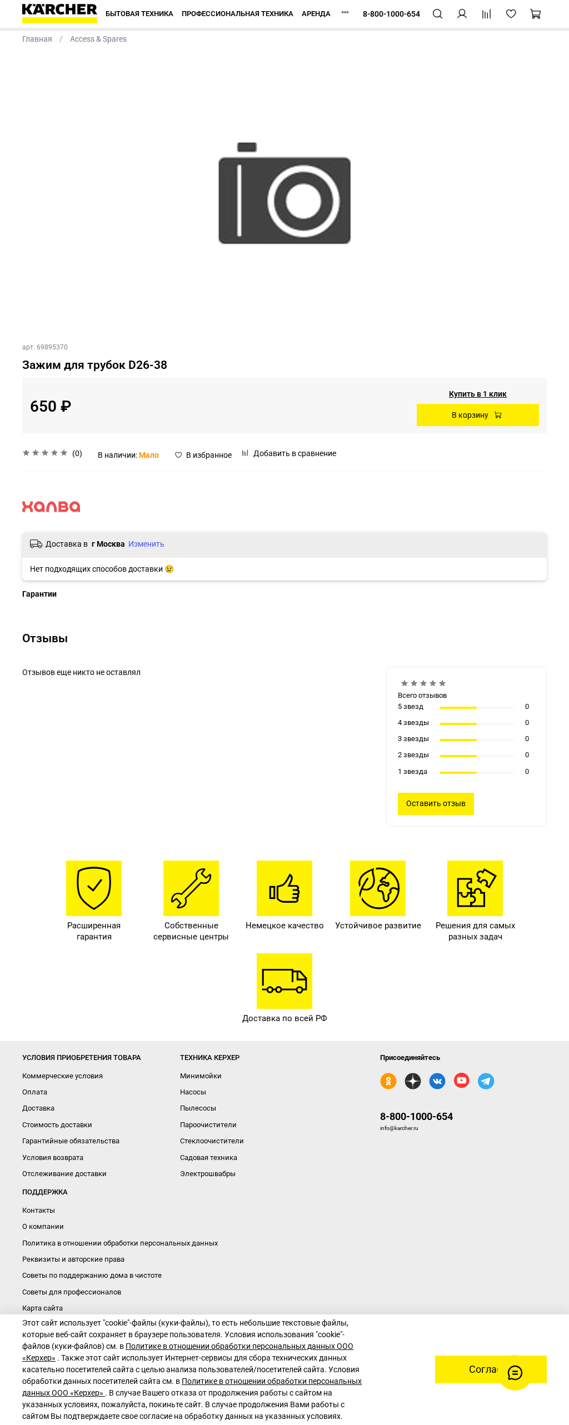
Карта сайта (42, 1308)
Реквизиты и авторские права (73, 1259)
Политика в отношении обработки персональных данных (120, 1243)
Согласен (491, 1369)
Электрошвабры (208, 1173)
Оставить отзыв (436, 803)
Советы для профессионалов (71, 1292)
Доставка (38, 1108)
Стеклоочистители (212, 1141)
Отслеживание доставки (64, 1173)
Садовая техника (208, 1157)
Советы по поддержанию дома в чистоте (92, 1275)
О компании (43, 1226)
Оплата (34, 1092)
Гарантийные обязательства (70, 1141)
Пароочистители (208, 1125)
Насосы (193, 1092)
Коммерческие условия (62, 1076)
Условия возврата (52, 1157)
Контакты (38, 1210)
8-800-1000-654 (416, 1116)
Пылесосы (198, 1108)
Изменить (146, 543)
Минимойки (201, 1076)
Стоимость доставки (57, 1125)
